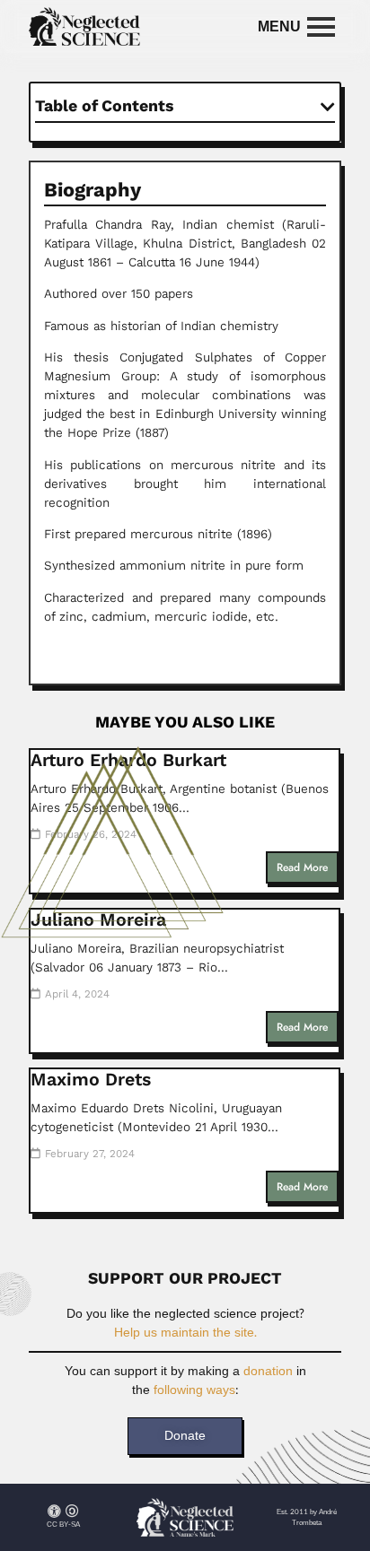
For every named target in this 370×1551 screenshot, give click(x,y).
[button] (328, 107)
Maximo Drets (91, 1079)
